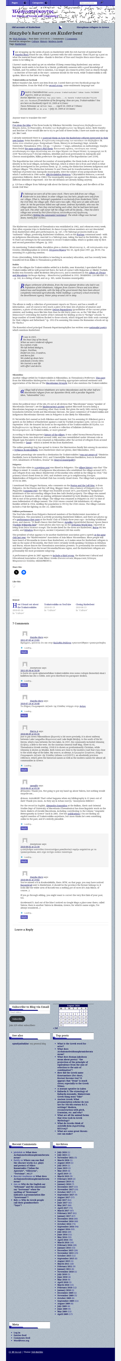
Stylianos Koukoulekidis (26, 449)
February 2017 (64, 1213)
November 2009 (65, 1295)
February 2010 (64, 1287)
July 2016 (62, 1231)
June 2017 (62, 1202)
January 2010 (64, 1290)
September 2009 (65, 1300)
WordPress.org (21, 1340)
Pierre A (34, 731)
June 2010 (62, 1277)
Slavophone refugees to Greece (93, 27)
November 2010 (65, 1271)
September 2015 (65, 1258)
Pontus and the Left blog (83, 485)
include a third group (63, 555)
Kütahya (28, 530)
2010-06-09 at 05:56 (30, 733)
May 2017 (62, 1205)
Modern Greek (55, 41)
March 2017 (63, 1210)
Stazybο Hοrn (36, 637)
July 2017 (62, 1200)
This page (100, 377)
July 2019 (62, 1165)
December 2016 (65, 1218)
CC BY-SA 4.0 (15, 1352)
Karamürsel (26, 885)
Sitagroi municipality (64, 459)
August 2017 (63, 1197)
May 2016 (62, 1237)
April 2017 (62, 1208)
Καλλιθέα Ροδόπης (62, 642)
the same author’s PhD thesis (39, 148)
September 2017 (65, 1194)
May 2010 (62, 1279)
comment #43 (30, 490)
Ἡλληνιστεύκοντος (33, 11)
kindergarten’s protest (54, 406)
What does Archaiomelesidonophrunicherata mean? (75, 1051)
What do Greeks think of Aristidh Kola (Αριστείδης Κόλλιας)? (71, 1126)
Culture (35, 41)
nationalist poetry (98, 327)
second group (55, 85)
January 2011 (64, 1269)
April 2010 (62, 1282)
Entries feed (20, 1335)
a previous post (42, 467)
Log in (17, 1332)
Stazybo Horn (22, 54)
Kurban (80, 234)
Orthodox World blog (81, 524)
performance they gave (28, 519)
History (43, 41)
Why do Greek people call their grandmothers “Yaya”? (29, 1203)
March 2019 (63, 1176)
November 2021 (65, 1157)
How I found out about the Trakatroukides (28, 606)
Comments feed (22, 1337)
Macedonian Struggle (56, 383)
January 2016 (64, 1247)
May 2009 (62, 1311)
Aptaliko (68, 522)
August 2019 (63, 1162)
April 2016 (62, 1239)
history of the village (54, 434)
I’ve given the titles (22, 125)
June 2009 (62, 1308)
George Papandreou (62, 309)
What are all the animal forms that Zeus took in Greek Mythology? (73, 1118)
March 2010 (63, 1284)
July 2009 (62, 1306)
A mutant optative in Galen (71, 1088)
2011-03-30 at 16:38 (30, 670)
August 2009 (63, 1303)
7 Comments (71, 38)
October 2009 (64, 1298)
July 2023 (62, 1155)
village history (86, 467)
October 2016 (64, 1224)
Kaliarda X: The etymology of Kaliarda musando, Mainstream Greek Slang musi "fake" (73, 1094)
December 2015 (65, 1250)
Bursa (95, 527)
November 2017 (65, 1189)
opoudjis (34, 785)
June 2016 (62, 1234)
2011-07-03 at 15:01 (30, 640)
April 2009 (62, 1314)
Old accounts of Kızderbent (26, 27)
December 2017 (65, 1186)
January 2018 (64, 1184)
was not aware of (88, 454)
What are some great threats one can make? (72, 1132)
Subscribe (17, 1019)
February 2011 (64, 1266)
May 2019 (62, 1170)
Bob (16, 1200)
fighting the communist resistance (49, 215)
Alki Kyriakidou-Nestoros (58, 174)
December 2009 (65, 1292)
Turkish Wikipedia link (24, 524)
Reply (24, 652)
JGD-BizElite (37, 1352)
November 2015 (65, 1253)
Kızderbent (20, 44)
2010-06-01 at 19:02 (30, 879)
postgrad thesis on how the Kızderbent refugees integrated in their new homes (60, 139)
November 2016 (65, 1221)
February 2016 (64, 1245)
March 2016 (63, 1242)
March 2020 (63, 1160)
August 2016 (63, 1229)
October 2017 (64, 1192)
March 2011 (63, 1263)
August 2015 (63, 1261)
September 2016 (65, 1226)
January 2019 (64, 1181)
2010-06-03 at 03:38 (30, 788)
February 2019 (64, 1178)
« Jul (55, 1028)
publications (74, 813)
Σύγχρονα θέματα (57, 249)
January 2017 (64, 1216)
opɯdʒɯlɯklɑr (20, 1043)
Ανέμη (83, 706)
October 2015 (64, 1255)
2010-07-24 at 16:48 (30, 703)
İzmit (28, 442)
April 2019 (62, 1173)
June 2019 (62, 1168)
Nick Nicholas (19, 38)
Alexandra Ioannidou (56, 805)
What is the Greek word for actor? (71, 1045)
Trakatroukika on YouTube (57, 604)
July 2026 (62, 1152)
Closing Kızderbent (85, 604)
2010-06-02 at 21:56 (30, 846)
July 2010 (62, 1274)
